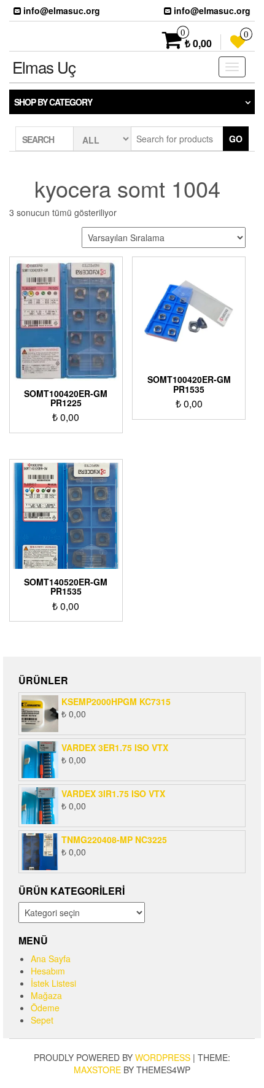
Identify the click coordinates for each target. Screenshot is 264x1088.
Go (236, 139)
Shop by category (53, 102)
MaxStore (97, 1069)
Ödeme (45, 1007)
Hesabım (48, 971)
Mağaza (46, 995)
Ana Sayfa (51, 958)
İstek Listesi (53, 983)
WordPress (162, 1057)
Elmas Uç (44, 66)
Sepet (42, 1020)
